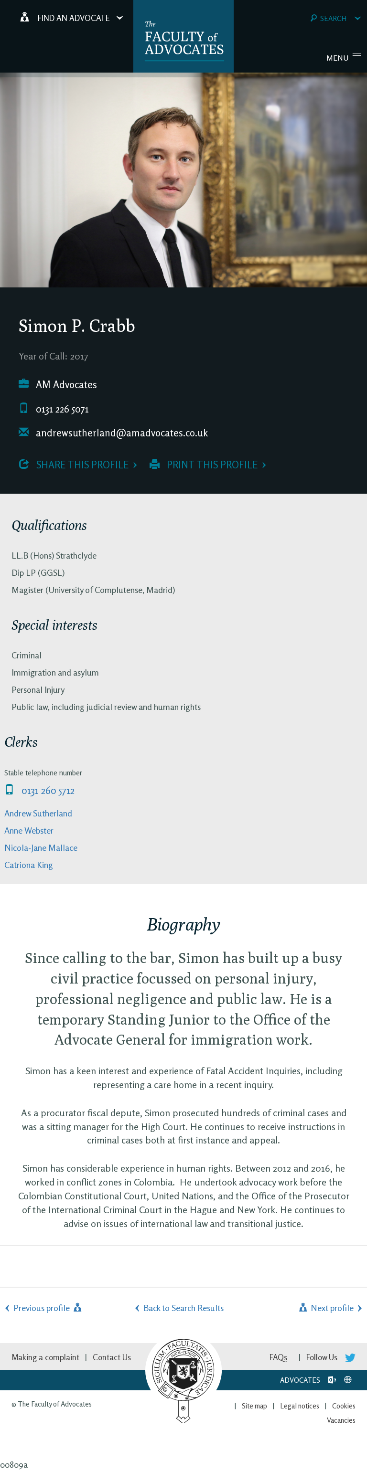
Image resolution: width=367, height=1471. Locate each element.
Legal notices (299, 1405)
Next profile (331, 1307)
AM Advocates (65, 385)
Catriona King (28, 864)
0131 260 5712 (47, 790)
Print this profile (211, 465)
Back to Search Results (183, 1307)
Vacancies (341, 1420)
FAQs (278, 1357)
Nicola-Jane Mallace (40, 847)
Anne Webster (29, 830)
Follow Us (322, 1357)
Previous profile (42, 1307)
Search (333, 18)
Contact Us (112, 1357)
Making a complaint (45, 1357)
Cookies (344, 1405)
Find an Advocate (74, 18)
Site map (254, 1405)
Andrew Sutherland (38, 813)
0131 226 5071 (61, 409)
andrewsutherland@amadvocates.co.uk (120, 433)
